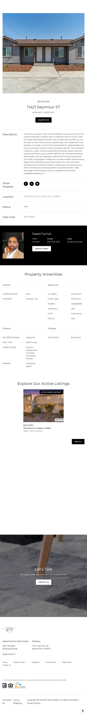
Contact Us (7, 665)
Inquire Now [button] (43, 120)
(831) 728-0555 (9, 646)
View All (78, 442)
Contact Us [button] (43, 582)
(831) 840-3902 (53, 242)
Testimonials (66, 662)
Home (5, 662)
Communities (51, 662)
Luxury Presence (17, 701)
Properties (35, 662)
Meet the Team (19, 662)
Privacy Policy (33, 703)
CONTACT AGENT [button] (41, 249)
